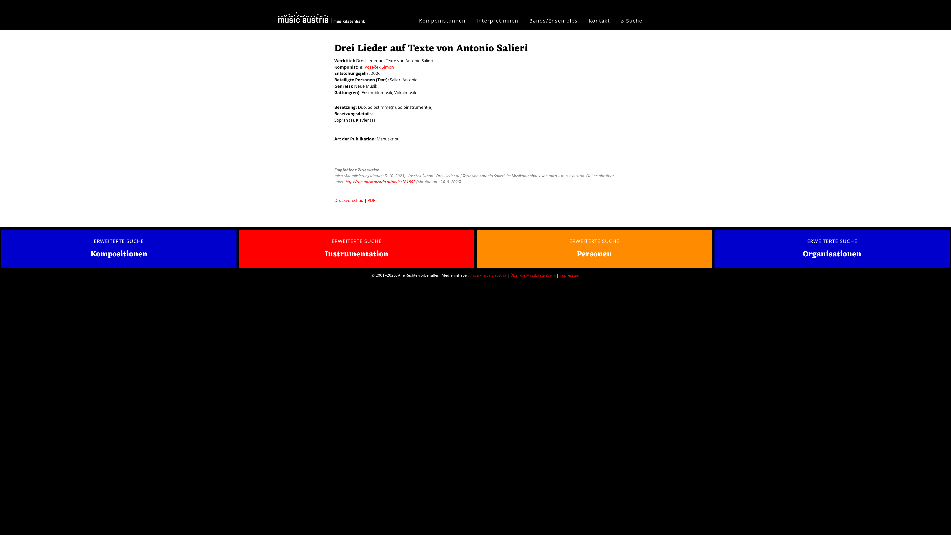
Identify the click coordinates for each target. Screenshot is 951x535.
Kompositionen (119, 254)
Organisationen (832, 254)
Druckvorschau (348, 200)
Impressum (570, 275)
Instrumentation (357, 254)
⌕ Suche (631, 20)
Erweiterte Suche (119, 241)
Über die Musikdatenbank (533, 275)
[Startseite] (321, 19)
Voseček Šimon (379, 67)
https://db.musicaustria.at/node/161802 (380, 182)
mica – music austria (488, 275)
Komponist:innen (442, 20)
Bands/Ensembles (553, 20)
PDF (371, 200)
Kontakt (599, 20)
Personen (594, 254)
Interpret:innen (497, 20)
